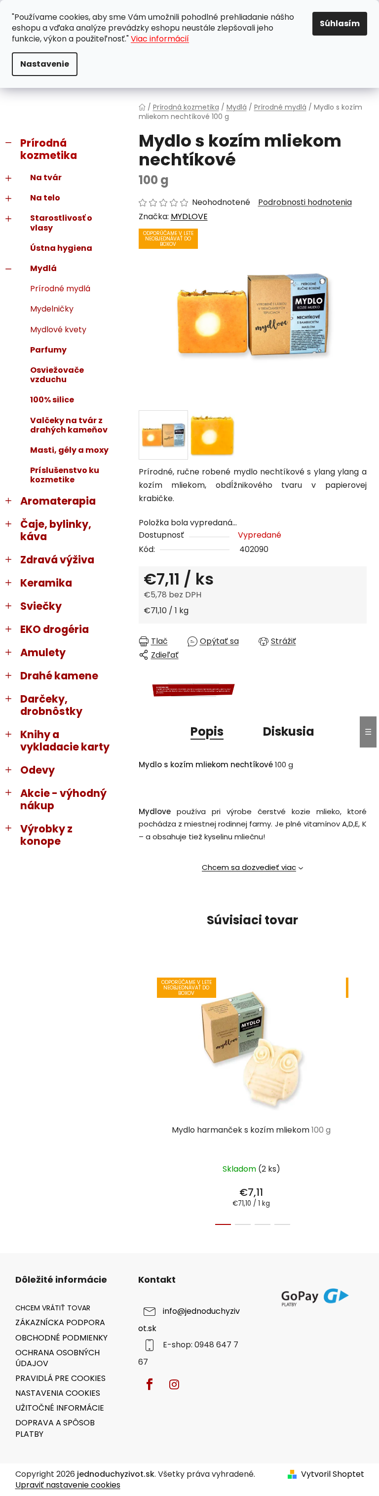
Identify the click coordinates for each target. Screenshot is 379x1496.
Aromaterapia (58, 501)
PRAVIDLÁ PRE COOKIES (60, 1378)
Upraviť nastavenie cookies (67, 1485)
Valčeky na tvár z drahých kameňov (69, 425)
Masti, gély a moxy (69, 450)
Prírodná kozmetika (48, 149)
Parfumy (48, 349)
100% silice (52, 399)
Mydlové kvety (58, 329)
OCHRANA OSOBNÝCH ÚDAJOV (57, 1358)
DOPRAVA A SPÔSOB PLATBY (55, 1428)
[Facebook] (149, 1384)
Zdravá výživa (57, 559)
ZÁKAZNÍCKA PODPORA (60, 1322)
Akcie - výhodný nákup (63, 799)
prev (146, 1098)
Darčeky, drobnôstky (51, 705)
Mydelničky (52, 309)
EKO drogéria (54, 629)
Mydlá (43, 268)
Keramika (46, 583)
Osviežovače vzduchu (57, 374)
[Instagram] (174, 1384)
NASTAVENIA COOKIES (57, 1393)
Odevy (37, 770)
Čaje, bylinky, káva (55, 530)
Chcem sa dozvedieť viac (249, 867)
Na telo (45, 197)
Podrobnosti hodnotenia (305, 202)
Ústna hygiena (61, 248)
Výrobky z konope (46, 835)
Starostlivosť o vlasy (61, 222)
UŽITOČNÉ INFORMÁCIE (59, 1408)
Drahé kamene (59, 676)
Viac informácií (160, 38)
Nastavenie (44, 64)
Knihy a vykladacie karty (65, 740)
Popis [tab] (207, 731)
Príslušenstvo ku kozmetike (64, 475)
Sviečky (41, 606)
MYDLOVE (189, 216)
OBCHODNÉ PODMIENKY (61, 1337)
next (359, 1098)
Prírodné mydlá (60, 288)
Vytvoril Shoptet (332, 1474)
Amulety (43, 652)
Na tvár (46, 177)
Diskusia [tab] (288, 731)
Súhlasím (340, 23)
